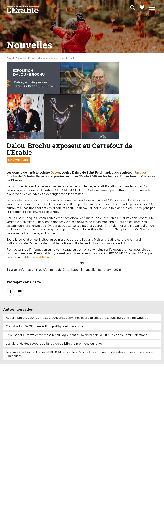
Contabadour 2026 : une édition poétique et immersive (44, 326)
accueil (10, 58)
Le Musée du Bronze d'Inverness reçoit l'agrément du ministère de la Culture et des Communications (76, 335)
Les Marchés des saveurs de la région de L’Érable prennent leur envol (54, 343)
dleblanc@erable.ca (35, 257)
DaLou (55, 172)
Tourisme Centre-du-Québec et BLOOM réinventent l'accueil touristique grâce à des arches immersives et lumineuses (80, 354)
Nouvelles (21, 58)
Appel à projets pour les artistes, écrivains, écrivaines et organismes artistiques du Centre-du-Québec (77, 317)
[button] (152, 7)
